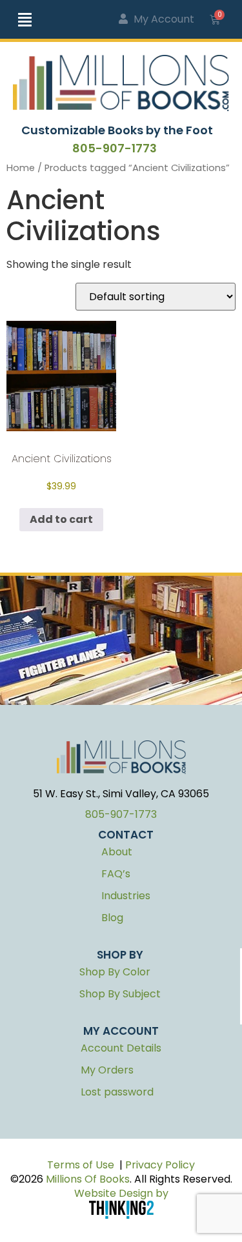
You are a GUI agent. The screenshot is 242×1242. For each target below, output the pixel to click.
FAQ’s (115, 873)
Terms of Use (80, 1164)
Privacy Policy (160, 1164)
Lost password (117, 1091)
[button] (36, 19)
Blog (112, 917)
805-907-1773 (114, 148)
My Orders (107, 1070)
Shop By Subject (120, 993)
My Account (162, 19)
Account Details (121, 1048)
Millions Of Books (88, 1179)
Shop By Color (114, 971)
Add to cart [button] (61, 519)
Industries (125, 895)
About (116, 851)
